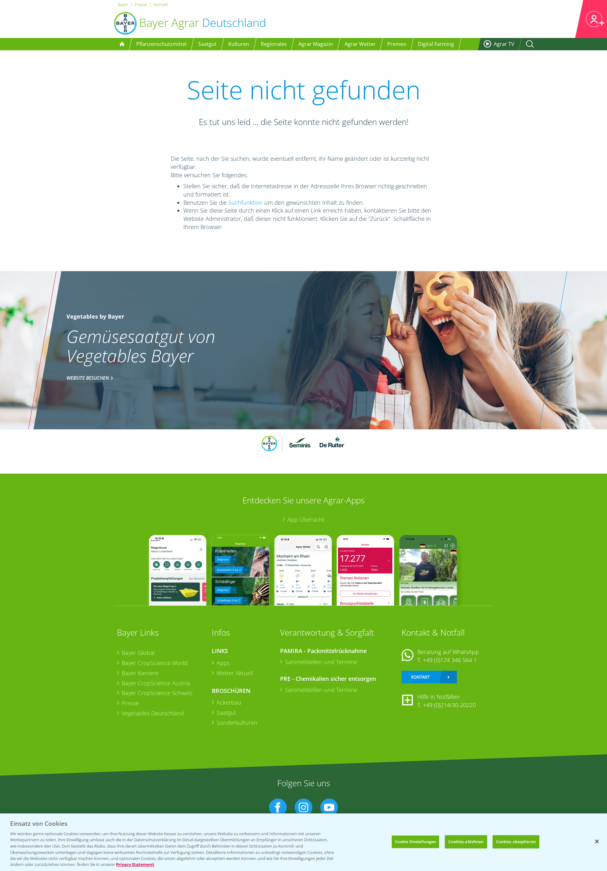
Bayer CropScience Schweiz (157, 693)
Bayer (123, 4)
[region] (303, 842)
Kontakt (161, 4)
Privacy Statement (135, 864)
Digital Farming (436, 43)
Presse (141, 4)
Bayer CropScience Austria (156, 683)
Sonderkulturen (237, 722)
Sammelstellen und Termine (321, 662)
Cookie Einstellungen (415, 841)
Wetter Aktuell (235, 673)
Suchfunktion (245, 202)
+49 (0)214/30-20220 (449, 705)
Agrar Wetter (360, 43)
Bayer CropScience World (154, 663)
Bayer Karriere (140, 673)
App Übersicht (305, 519)
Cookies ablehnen (465, 841)
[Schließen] (597, 841)
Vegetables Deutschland (153, 713)
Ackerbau (229, 702)
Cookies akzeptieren (516, 841)
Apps (223, 663)
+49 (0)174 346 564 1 (450, 660)
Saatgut (226, 712)
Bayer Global (138, 652)
